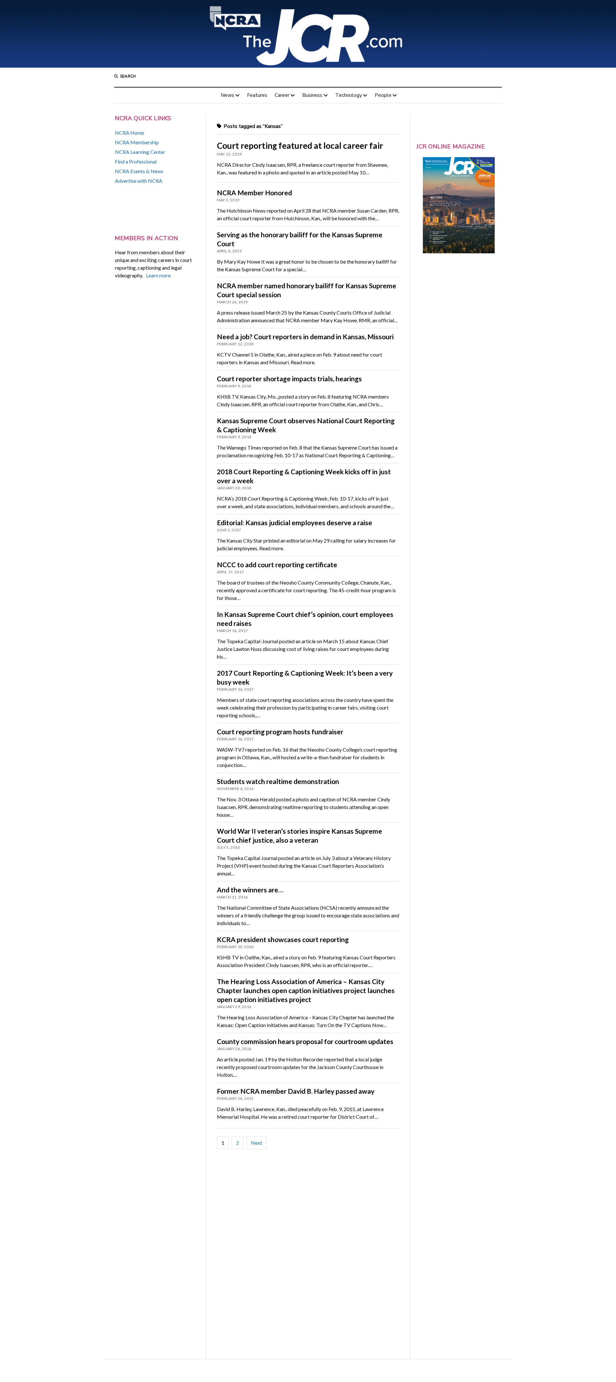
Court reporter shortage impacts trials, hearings (289, 379)
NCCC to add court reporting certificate (277, 564)
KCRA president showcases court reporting (283, 939)
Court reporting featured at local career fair (300, 145)
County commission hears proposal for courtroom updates (305, 1041)
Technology (348, 95)
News (227, 95)
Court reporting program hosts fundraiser (280, 732)
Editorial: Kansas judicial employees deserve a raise (294, 522)
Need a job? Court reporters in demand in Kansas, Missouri (305, 337)
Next (256, 1143)
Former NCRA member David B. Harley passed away (295, 1091)
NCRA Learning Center (140, 152)
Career (282, 95)
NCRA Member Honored (254, 193)
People (383, 95)
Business (312, 95)
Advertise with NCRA (138, 181)
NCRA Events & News (139, 171)
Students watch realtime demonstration (278, 781)
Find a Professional (136, 161)
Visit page (308, 34)
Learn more (158, 275)
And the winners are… (250, 890)
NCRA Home (129, 133)
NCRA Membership (137, 142)
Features (257, 95)
